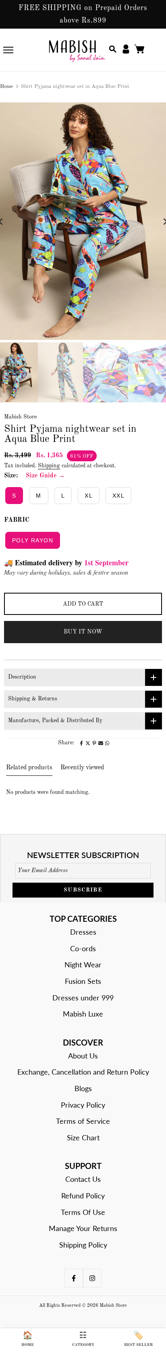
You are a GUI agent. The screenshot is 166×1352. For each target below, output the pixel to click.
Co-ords (83, 948)
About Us (83, 1055)
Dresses (83, 931)
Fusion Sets (83, 981)
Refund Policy (83, 1195)
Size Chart (83, 1137)
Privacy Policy (83, 1104)
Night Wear (83, 964)
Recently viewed (82, 768)
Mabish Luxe (83, 1013)
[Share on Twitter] (88, 743)
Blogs (83, 1088)
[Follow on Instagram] (92, 1278)
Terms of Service (83, 1121)
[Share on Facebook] (81, 743)
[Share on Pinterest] (94, 743)
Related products (29, 768)
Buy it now (83, 632)
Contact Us (83, 1179)
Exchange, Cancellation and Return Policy (83, 1071)
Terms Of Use (83, 1212)
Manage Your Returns (83, 1228)
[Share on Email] (101, 743)
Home (6, 86)
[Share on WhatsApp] (107, 743)
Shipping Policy (83, 1244)
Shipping (49, 466)
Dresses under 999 (83, 997)
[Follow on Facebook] (73, 1278)
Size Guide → (45, 476)
